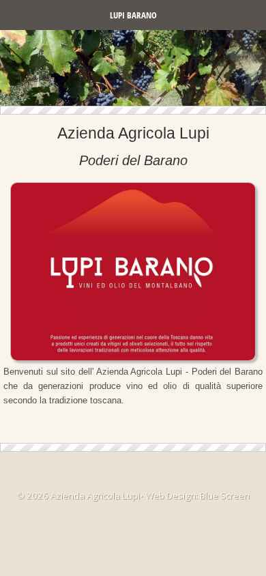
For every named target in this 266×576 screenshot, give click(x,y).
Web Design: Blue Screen (197, 495)
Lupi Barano (133, 15)
